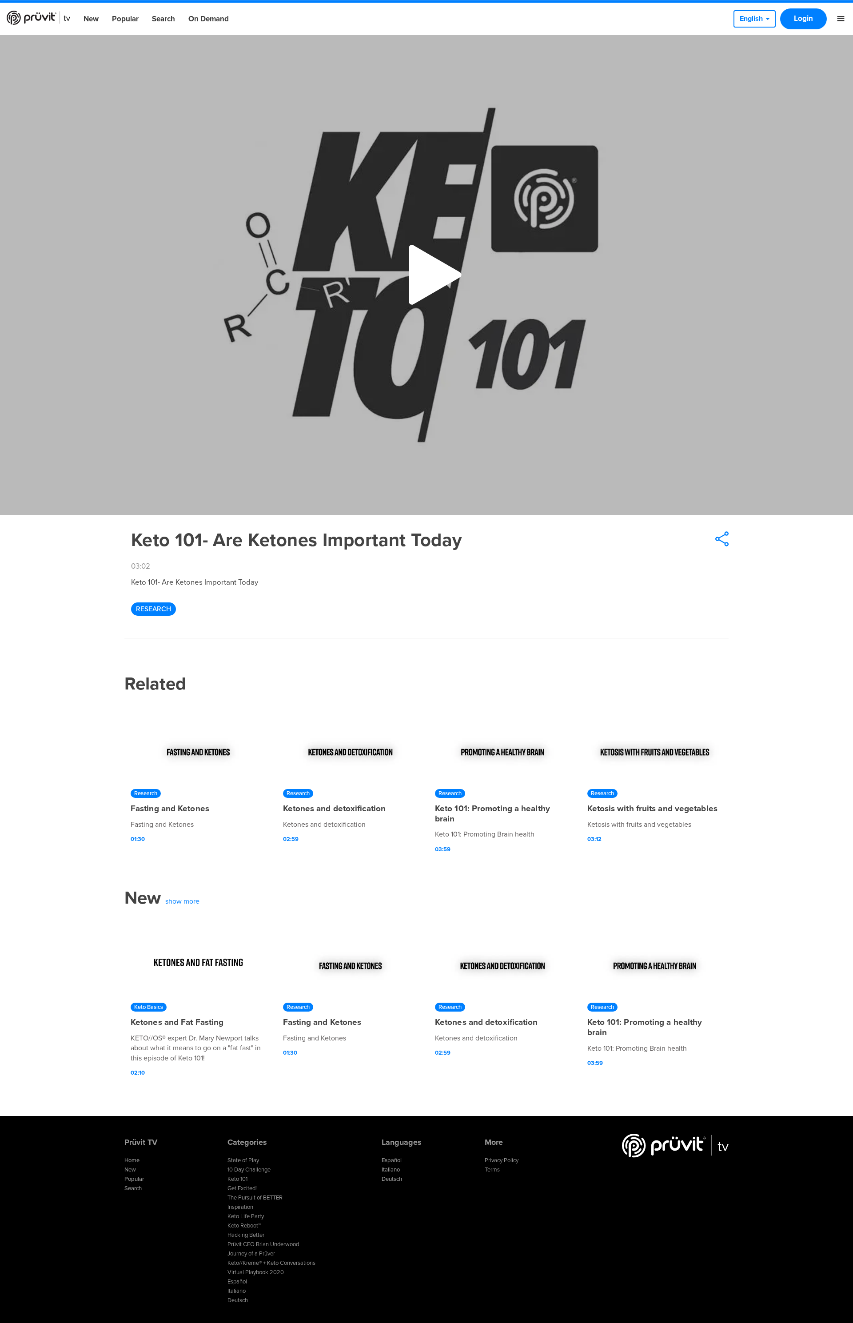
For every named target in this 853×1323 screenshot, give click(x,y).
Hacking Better (245, 1235)
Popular (125, 19)
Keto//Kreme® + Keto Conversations (271, 1263)
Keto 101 (237, 1179)
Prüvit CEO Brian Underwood (263, 1244)
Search (163, 19)
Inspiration (240, 1207)
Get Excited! (242, 1188)
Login (803, 18)
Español (237, 1281)
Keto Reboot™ (244, 1225)
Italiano (236, 1291)
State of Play (243, 1160)
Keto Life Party (245, 1216)
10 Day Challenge (249, 1169)
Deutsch (237, 1300)
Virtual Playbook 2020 (255, 1272)
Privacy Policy (501, 1160)
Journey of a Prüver (251, 1253)
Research (153, 609)
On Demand (208, 19)
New (91, 19)
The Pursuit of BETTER (255, 1197)
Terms (492, 1169)
